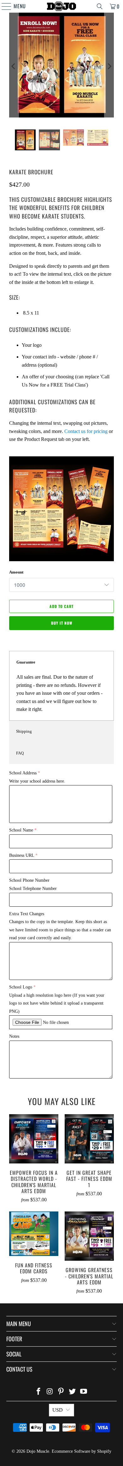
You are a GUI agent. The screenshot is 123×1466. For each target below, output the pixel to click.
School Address (23, 773)
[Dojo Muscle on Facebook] (39, 1392)
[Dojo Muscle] (61, 6)
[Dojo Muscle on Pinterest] (61, 1392)
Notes (14, 1036)
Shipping (24, 731)
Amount (16, 572)
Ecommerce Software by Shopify (81, 1451)
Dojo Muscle (37, 1451)
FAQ (20, 753)
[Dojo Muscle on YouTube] (84, 1392)
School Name (21, 830)
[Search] (100, 6)
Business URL (21, 855)
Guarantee (25, 662)
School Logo (20, 987)
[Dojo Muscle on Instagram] (50, 1392)
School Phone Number (29, 880)
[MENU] (3, 6)
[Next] (109, 66)
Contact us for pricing (86, 431)
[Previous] (14, 66)
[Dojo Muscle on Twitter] (72, 1392)
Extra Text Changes (26, 913)
